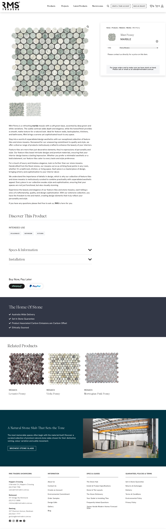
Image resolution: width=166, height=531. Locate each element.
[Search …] (108, 6)
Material (122, 28)
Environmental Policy (134, 498)
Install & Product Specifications (99, 486)
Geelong (12, 508)
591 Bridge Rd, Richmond (18, 498)
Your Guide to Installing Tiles (98, 498)
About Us (51, 482)
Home (108, 28)
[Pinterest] (24, 521)
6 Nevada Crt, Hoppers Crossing (21, 484)
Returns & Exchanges (134, 486)
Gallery (50, 506)
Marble (128, 28)
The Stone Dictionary (95, 494)
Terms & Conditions (133, 494)
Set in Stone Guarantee (135, 482)
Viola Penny (53, 393)
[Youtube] (20, 521)
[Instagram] (13, 521)
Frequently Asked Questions (98, 502)
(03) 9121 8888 (14, 500)
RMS (57, 203)
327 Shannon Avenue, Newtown (21, 511)
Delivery (129, 490)
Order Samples (54, 498)
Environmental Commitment (59, 494)
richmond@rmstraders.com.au (20, 503)
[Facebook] (10, 521)
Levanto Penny (17, 393)
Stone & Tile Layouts (95, 490)
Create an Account (55, 490)
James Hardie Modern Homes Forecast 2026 (102, 507)
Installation (17, 259)
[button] (88, 27)
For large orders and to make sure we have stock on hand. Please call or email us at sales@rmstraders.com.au (133, 68)
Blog (49, 511)
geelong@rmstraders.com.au (20, 516)
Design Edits (52, 502)
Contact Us (52, 486)
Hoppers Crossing (16, 482)
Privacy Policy (131, 502)
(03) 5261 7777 (14, 514)
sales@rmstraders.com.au (19, 490)
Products (115, 28)
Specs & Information (23, 250)
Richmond (13, 495)
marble (35, 125)
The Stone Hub (92, 482)
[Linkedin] (17, 521)
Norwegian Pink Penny (97, 393)
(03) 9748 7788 (14, 487)
